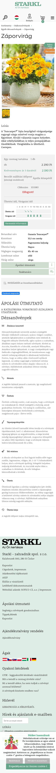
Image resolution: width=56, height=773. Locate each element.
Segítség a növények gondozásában (20, 610)
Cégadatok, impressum (14, 569)
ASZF (5, 577)
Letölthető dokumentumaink (17, 585)
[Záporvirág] (28, 76)
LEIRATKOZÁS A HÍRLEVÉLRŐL (18, 706)
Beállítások (14, 761)
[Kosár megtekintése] (42, 18)
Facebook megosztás (11, 293)
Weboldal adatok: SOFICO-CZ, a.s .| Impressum (26, 589)
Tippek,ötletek (9, 614)
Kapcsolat (7, 565)
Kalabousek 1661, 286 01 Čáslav (18, 558)
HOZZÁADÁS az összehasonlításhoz (25, 282)
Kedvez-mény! (50, 45)
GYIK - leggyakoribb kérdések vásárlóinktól (24, 674)
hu (17, 17)
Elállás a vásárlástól (12, 581)
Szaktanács (25, 271)
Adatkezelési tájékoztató (15, 573)
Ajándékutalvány (11, 637)
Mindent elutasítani (37, 761)
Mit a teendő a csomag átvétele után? (21, 679)
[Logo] (28, 5)
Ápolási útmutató (25, 265)
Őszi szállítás (50, 51)
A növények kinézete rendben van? (20, 690)
